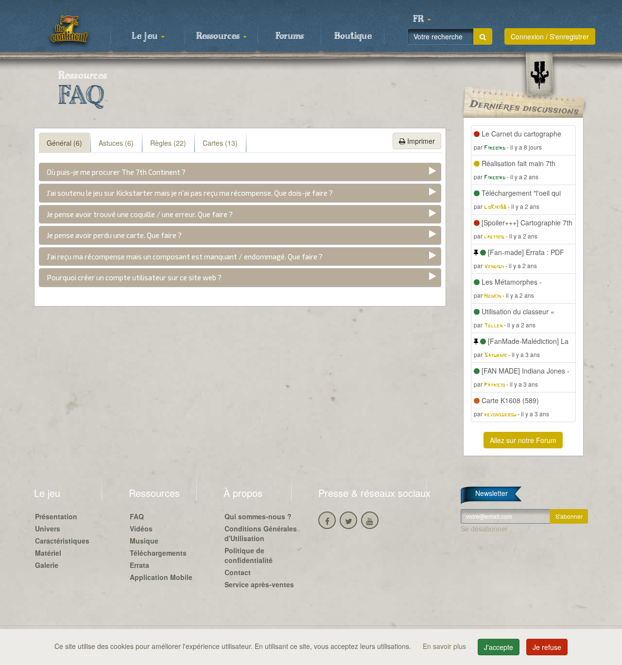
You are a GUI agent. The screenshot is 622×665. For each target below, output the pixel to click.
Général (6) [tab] (64, 143)
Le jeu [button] (146, 36)
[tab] (240, 172)
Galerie (46, 565)
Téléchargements (158, 553)
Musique (144, 541)
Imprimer (420, 141)
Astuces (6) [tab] (116, 143)
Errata (139, 565)
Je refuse (547, 647)
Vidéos (141, 528)
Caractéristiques (62, 541)
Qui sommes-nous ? (258, 516)
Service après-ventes (259, 584)
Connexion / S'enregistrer (550, 36)
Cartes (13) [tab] (220, 143)
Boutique (353, 36)
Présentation (56, 516)
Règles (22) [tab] (168, 143)
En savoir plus (445, 646)
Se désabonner (484, 528)
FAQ (137, 516)
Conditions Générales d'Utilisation (261, 533)
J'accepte (498, 647)
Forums (290, 36)
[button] (422, 19)
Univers (47, 528)
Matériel (48, 553)
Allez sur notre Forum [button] (523, 440)
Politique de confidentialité (249, 555)
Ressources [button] (219, 36)
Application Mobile (161, 577)
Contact (238, 572)
